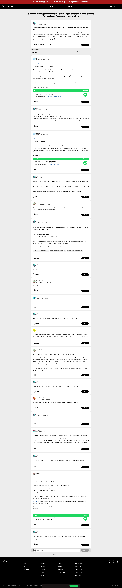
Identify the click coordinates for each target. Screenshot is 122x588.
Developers (43, 566)
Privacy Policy (20, 585)
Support (60, 563)
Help (51, 6)
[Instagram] (109, 561)
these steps (69, 2)
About (25, 563)
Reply (85, 45)
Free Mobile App (61, 569)
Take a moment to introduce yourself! (53, 96)
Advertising (43, 569)
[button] (89, 23)
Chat (60, 6)
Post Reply (85, 550)
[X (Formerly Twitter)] (113, 561)
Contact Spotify (61, 572)
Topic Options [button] (35, 49)
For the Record (27, 569)
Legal (4, 585)
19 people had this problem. (39, 44)
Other (15, 10)
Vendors (42, 575)
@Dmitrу (37, 63)
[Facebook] (117, 561)
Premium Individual (79, 563)
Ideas (70, 6)
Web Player (60, 566)
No (66, 586)
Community (9, 6)
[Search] (111, 6)
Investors (43, 572)
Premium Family (78, 569)
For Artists (43, 563)
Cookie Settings (28, 585)
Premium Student (79, 572)
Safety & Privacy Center (11, 585)
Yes (73, 586)
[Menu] (119, 6)
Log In (115, 6)
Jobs (25, 566)
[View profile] (34, 23)
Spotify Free (78, 575)
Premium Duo (78, 566)
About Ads (36, 585)
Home (9, 10)
